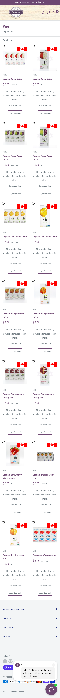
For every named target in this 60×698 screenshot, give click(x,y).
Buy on (15, 105)
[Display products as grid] (51, 40)
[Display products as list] (55, 40)
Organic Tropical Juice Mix (43, 476)
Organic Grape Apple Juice (12, 158)
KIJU (5, 471)
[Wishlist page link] (37, 13)
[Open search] (43, 12)
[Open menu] (4, 13)
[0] (55, 12)
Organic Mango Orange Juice (13, 315)
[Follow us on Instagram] (10, 661)
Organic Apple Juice (12, 79)
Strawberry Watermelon (44, 555)
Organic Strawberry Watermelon (12, 476)
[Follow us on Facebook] (5, 661)
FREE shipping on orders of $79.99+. (30, 2)
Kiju (5, 75)
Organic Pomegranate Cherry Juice (13, 396)
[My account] (48, 12)
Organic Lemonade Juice (15, 236)
